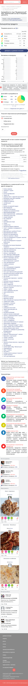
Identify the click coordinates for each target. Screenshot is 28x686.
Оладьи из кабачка (9, 201)
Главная (3, 6)
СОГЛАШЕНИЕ (6, 667)
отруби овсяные (8, 354)
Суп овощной (7, 345)
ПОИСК (4, 646)
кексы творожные (8, 317)
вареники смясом (8, 298)
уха (4, 293)
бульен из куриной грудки (11, 206)
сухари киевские (8, 217)
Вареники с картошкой (10, 336)
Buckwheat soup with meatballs (12, 198)
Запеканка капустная (9, 215)
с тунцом (6, 311)
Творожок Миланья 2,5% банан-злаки (14, 248)
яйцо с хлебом (8, 350)
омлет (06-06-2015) (9, 292)
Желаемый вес (5, 126)
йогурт (5, 192)
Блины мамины (8, 189)
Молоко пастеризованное (11, 234)
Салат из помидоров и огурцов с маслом (15, 237)
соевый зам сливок (9, 301)
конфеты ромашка (9, 264)
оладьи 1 (6, 306)
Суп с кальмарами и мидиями (12, 267)
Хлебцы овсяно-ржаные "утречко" (13, 353)
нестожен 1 (7, 351)
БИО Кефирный (8, 207)
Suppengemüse (8, 348)
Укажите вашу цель (6, 116)
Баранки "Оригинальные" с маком (13, 334)
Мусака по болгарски (9, 209)
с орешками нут (8, 239)
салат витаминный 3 (9, 262)
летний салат (7, 203)
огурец (5, 220)
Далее (14, 133)
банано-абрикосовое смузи (11, 328)
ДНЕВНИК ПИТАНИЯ (7, 635)
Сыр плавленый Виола (10, 268)
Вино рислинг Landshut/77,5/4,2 (12, 231)
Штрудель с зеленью (9, 303)
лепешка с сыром (8, 190)
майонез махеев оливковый (11, 314)
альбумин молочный (9, 307)
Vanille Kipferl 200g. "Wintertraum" (13, 347)
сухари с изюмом (8, 337)
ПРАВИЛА (11, 667)
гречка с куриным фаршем (11, 275)
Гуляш (5, 223)
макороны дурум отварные (11, 226)
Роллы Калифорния (9, 193)
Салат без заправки (9, 251)
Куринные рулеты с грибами (11, 256)
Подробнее (22, 170)
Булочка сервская (8, 304)
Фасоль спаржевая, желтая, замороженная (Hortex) (11, 258)
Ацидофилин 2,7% (8, 200)
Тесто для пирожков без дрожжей (13, 272)
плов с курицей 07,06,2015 (11, 290)
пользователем (15, 18)
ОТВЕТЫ (4, 655)
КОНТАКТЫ (13, 664)
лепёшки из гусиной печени (11, 211)
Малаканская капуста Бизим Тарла (13, 273)
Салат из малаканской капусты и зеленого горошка (13, 286)
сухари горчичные (9, 339)
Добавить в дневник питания (14, 51)
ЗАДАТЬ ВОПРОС (6, 664)
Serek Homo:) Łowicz (9, 270)
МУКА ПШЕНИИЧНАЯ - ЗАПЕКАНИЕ (13, 214)
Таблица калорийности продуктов (13, 6)
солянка (6, 243)
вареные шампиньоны (10, 250)
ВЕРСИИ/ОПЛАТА (6, 662)
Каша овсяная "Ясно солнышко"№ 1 (13, 326)
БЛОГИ (4, 641)
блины (5, 340)
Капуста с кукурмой (9, 318)
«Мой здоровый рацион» (14, 178)
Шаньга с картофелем (10, 253)
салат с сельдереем (9, 320)
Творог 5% (6, 195)
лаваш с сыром (8, 289)
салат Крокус (7, 332)
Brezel (5, 204)
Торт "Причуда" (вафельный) (11, 254)
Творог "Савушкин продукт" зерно (13, 325)
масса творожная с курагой (11, 261)
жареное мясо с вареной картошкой (14, 196)
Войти (25, 2)
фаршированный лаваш (10, 232)
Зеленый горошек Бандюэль (11, 281)
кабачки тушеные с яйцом (11, 236)
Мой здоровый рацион (15, 20)
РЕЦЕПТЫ (5, 638)
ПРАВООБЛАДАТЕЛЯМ (7, 657)
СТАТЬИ (4, 644)
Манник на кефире (9, 297)
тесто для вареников (9, 356)
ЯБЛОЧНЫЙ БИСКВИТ (9, 212)
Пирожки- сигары (8, 282)
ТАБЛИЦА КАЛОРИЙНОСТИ (8, 649)
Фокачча (6, 295)
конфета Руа (7, 225)
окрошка (6, 265)
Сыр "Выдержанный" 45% (8, 9)
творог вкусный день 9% (10, 309)
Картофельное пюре (9, 221)
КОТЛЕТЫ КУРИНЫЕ (9, 312)
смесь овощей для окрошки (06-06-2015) (15, 300)
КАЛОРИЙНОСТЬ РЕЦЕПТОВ (9, 652)
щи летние (6, 276)
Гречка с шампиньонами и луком (13, 315)
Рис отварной (7, 218)
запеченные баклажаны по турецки (13, 322)
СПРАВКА (5, 660)
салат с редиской (8, 284)
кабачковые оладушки (10, 323)
